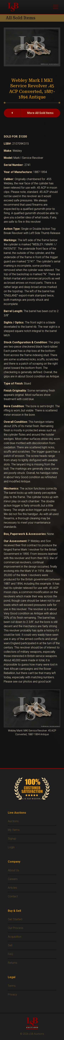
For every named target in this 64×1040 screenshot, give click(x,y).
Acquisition (14, 936)
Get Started (15, 919)
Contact (13, 896)
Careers (13, 879)
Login (11, 847)
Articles (12, 887)
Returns (12, 962)
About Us (13, 870)
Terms (12, 985)
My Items (14, 830)
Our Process (15, 928)
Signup (12, 838)
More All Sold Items (40, 113)
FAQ (10, 954)
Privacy (12, 994)
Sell (10, 945)
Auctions (13, 821)
